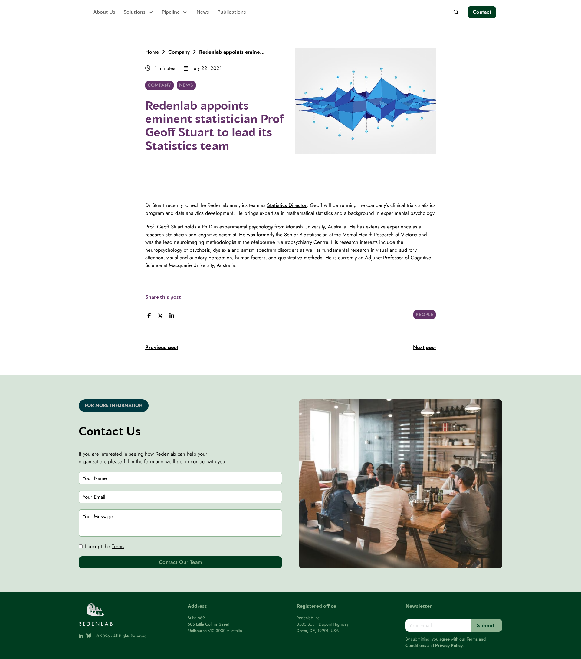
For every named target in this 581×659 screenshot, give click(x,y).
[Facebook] (149, 315)
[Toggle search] (456, 12)
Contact (482, 11)
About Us (104, 12)
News (202, 12)
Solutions (134, 12)
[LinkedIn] (172, 315)
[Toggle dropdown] (150, 12)
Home (152, 51)
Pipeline (171, 12)
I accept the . (105, 546)
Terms (118, 546)
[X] (160, 315)
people (424, 314)
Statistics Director (287, 205)
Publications (231, 12)
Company (179, 51)
